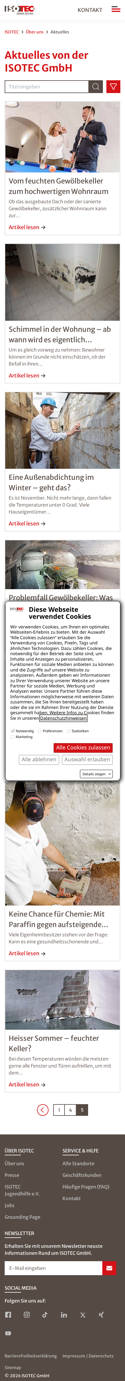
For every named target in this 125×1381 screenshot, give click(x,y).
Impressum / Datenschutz (88, 1356)
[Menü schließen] (116, 10)
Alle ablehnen (39, 759)
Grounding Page (22, 1217)
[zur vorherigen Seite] (43, 1110)
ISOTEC (12, 32)
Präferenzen (53, 730)
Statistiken (80, 730)
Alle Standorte (78, 1163)
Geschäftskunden (82, 1175)
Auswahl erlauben (87, 759)
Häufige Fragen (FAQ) (86, 1187)
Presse (12, 1175)
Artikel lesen (24, 227)
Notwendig (25, 730)
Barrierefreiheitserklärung (31, 1356)
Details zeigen (94, 774)
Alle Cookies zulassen (83, 747)
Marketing (24, 736)
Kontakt (90, 10)
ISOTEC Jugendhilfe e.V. (22, 1190)
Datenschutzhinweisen (63, 718)
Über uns (35, 32)
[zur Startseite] (20, 10)
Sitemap (13, 1367)
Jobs (10, 1205)
